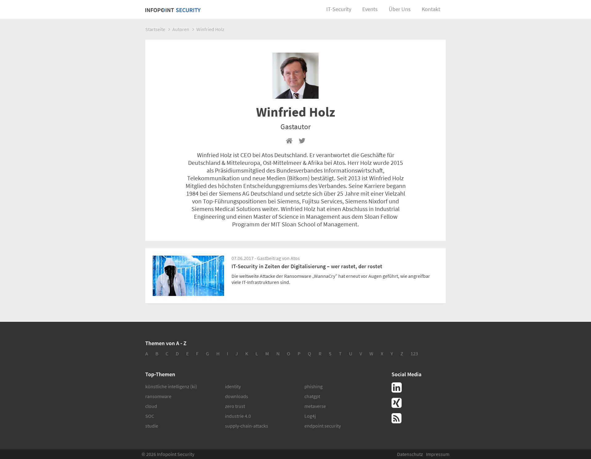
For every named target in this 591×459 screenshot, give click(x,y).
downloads (236, 396)
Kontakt (431, 9)
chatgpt (312, 396)
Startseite (155, 29)
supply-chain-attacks (246, 426)
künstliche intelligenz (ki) (171, 386)
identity (233, 386)
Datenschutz (410, 454)
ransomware (158, 396)
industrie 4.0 (238, 416)
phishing (313, 386)
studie (151, 426)
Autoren (180, 29)
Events (370, 9)
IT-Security (338, 9)
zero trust (235, 406)
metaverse (315, 406)
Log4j (310, 416)
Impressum (437, 454)
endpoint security (322, 426)
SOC (149, 416)
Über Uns (400, 9)
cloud (151, 406)
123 (414, 353)
